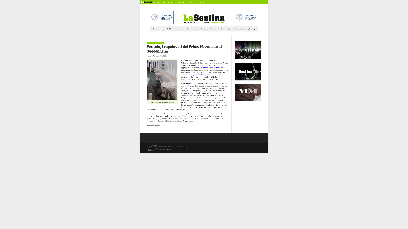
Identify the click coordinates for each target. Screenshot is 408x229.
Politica (170, 29)
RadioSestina (168, 2)
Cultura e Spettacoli (217, 29)
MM (195, 2)
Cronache (204, 29)
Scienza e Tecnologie (243, 29)
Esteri (188, 29)
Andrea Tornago (153, 56)
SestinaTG (157, 2)
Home (155, 29)
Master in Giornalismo (159, 146)
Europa (195, 29)
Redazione (150, 150)
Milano (162, 29)
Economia (179, 29)
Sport (230, 29)
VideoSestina (179, 2)
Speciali (189, 2)
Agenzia (201, 2)
